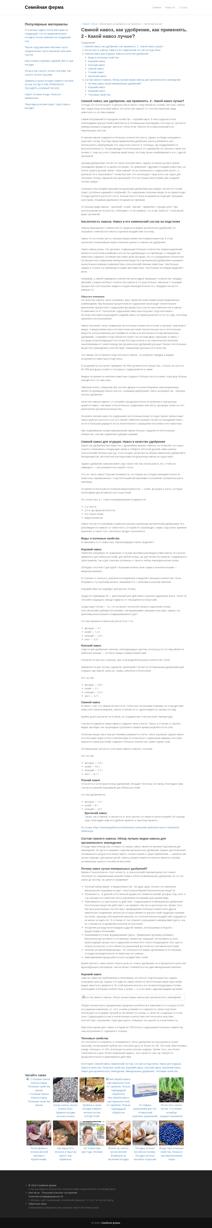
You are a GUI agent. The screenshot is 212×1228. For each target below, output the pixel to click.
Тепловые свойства (99, 94)
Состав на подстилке (146, 1063)
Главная (156, 7)
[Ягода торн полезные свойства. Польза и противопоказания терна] (171, 1144)
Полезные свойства (113, 1067)
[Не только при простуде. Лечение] (92, 1144)
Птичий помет (96, 72)
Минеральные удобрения (140, 1071)
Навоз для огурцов (170, 1063)
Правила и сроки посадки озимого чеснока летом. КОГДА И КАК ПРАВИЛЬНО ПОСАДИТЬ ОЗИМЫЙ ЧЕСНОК (49, 84)
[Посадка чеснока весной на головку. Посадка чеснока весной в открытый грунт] (144, 1144)
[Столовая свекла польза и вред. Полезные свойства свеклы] (38, 1090)
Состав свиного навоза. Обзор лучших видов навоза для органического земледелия (133, 79)
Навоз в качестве (91, 1067)
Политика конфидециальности (45, 1196)
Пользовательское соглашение (59, 1192)
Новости (170, 7)
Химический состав (122, 1063)
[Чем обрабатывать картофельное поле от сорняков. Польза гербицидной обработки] (118, 1093)
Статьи (183, 7)
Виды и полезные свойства (103, 57)
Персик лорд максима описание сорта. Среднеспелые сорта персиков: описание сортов (48, 51)
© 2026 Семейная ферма (42, 1185)
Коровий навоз (96, 61)
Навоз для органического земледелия (102, 1071)
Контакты (34, 1192)
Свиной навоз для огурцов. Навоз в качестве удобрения (116, 53)
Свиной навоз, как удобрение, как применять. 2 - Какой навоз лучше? (124, 46)
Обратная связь (37, 1203)
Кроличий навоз (97, 76)
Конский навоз (96, 65)
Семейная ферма (44, 7)
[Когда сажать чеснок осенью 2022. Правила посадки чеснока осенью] (65, 1101)
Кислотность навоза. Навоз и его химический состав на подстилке (122, 50)
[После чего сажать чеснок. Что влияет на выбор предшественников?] (171, 1101)
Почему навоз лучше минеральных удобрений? (114, 83)
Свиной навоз (96, 68)
